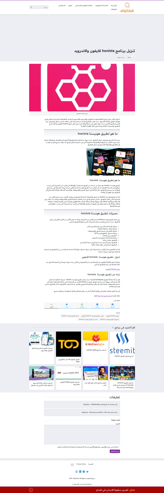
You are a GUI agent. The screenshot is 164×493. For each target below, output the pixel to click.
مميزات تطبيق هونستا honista (109, 319)
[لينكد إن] (80, 471)
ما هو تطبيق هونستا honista (70, 316)
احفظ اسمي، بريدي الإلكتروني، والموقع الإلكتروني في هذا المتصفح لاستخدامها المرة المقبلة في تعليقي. (87, 447)
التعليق (117, 424)
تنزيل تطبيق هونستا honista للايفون (92, 316)
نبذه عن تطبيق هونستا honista (88, 319)
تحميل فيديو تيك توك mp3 (103, 296)
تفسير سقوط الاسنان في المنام (112, 489)
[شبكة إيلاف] (127, 7)
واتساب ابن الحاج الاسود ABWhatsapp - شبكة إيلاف (98, 404)
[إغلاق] (31, 490)
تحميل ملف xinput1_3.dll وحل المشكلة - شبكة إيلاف (97, 412)
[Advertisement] (82, 30)
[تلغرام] (83, 471)
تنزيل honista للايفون (113, 269)
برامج (117, 327)
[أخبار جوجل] (76, 471)
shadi (129, 57)
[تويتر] (87, 471)
